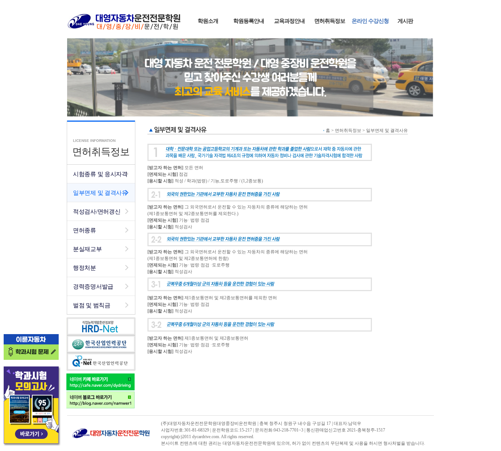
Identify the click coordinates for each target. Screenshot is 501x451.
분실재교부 (87, 249)
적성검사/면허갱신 (96, 211)
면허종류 (84, 230)
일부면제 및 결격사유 (100, 193)
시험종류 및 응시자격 (100, 174)
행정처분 (84, 268)
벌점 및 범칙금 (91, 305)
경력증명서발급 (93, 286)
